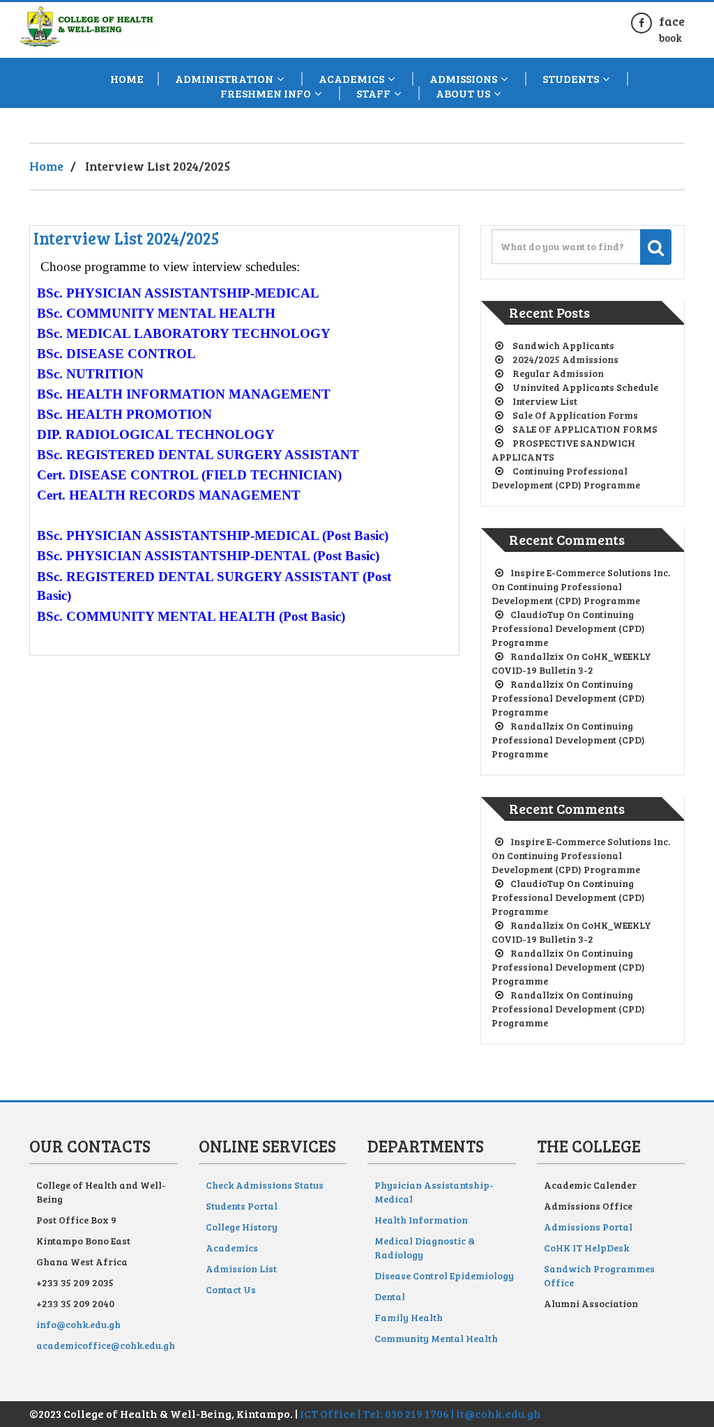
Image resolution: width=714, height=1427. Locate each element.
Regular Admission (558, 373)
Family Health (408, 1317)
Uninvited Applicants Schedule (585, 387)
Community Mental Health (436, 1338)
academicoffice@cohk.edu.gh (105, 1345)
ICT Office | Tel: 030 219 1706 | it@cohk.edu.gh (420, 1413)
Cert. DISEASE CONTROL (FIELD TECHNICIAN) (189, 475)
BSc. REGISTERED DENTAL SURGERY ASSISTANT (198, 454)
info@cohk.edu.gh (78, 1324)
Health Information (421, 1219)
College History (242, 1226)
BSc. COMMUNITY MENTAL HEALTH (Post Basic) (191, 616)
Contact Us (231, 1289)
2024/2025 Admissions (565, 359)
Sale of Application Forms (575, 415)
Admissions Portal (588, 1226)
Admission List (241, 1268)
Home (127, 79)
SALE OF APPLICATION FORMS (585, 428)
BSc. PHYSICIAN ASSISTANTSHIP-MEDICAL (178, 293)
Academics (232, 1247)
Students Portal (242, 1205)
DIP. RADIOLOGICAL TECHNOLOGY (156, 434)
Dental (389, 1296)
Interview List (544, 401)
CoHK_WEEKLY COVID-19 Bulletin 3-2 (571, 663)
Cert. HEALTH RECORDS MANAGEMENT (169, 495)
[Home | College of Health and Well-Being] (88, 23)
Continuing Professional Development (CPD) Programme (566, 477)
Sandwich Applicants (563, 345)
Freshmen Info (265, 93)
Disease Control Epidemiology (444, 1275)
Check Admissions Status (265, 1184)
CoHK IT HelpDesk (586, 1247)
